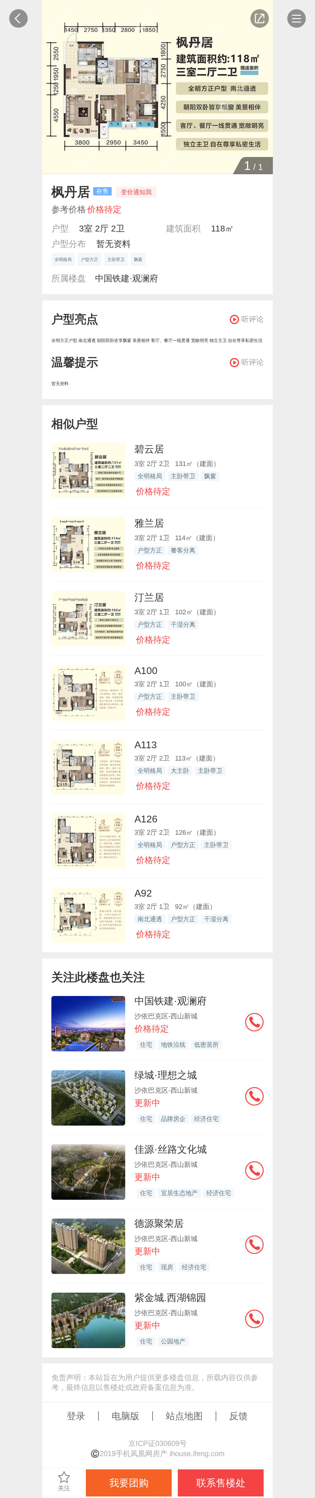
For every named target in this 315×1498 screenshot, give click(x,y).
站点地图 (184, 1416)
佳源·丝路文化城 (170, 1149)
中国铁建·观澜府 (126, 278)
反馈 (238, 1416)
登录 (76, 1416)
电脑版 (125, 1416)
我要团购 (129, 1482)
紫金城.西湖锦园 (170, 1297)
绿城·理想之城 (165, 1075)
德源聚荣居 (159, 1223)
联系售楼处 (220, 1482)
